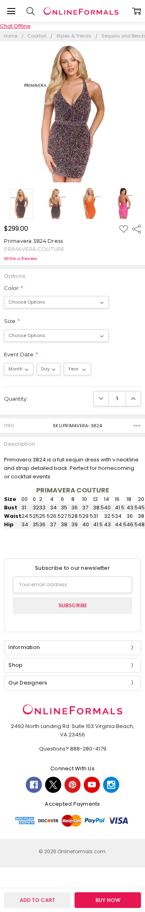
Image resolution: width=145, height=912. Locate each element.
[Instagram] (111, 785)
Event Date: (21, 354)
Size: (12, 321)
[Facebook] (34, 785)
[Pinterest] (72, 785)
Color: (13, 288)
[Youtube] (92, 785)
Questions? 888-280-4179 (72, 749)
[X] (53, 785)
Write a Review (20, 258)
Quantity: (16, 398)
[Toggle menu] (11, 11)
